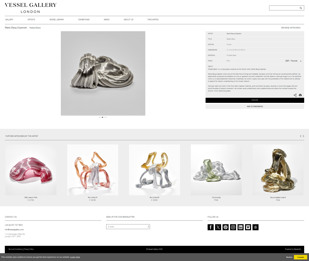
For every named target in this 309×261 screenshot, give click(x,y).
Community (216, 198)
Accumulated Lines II (278, 198)
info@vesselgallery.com (14, 230)
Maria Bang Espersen (16, 28)
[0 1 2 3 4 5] (103, 76)
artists (31, 20)
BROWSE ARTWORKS (290, 28)
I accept (300, 257)
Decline (289, 257)
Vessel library (56, 20)
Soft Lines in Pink (31, 198)
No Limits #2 (154, 198)
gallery (9, 20)
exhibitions (83, 20)
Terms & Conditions (15, 249)
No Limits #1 (93, 198)
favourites (153, 20)
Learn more (75, 257)
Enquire (255, 100)
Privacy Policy (29, 249)
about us (128, 20)
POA (216, 200)
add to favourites (255, 106)
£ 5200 (92, 200)
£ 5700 (31, 200)
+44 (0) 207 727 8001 (14, 225)
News (106, 20)
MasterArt (297, 249)
